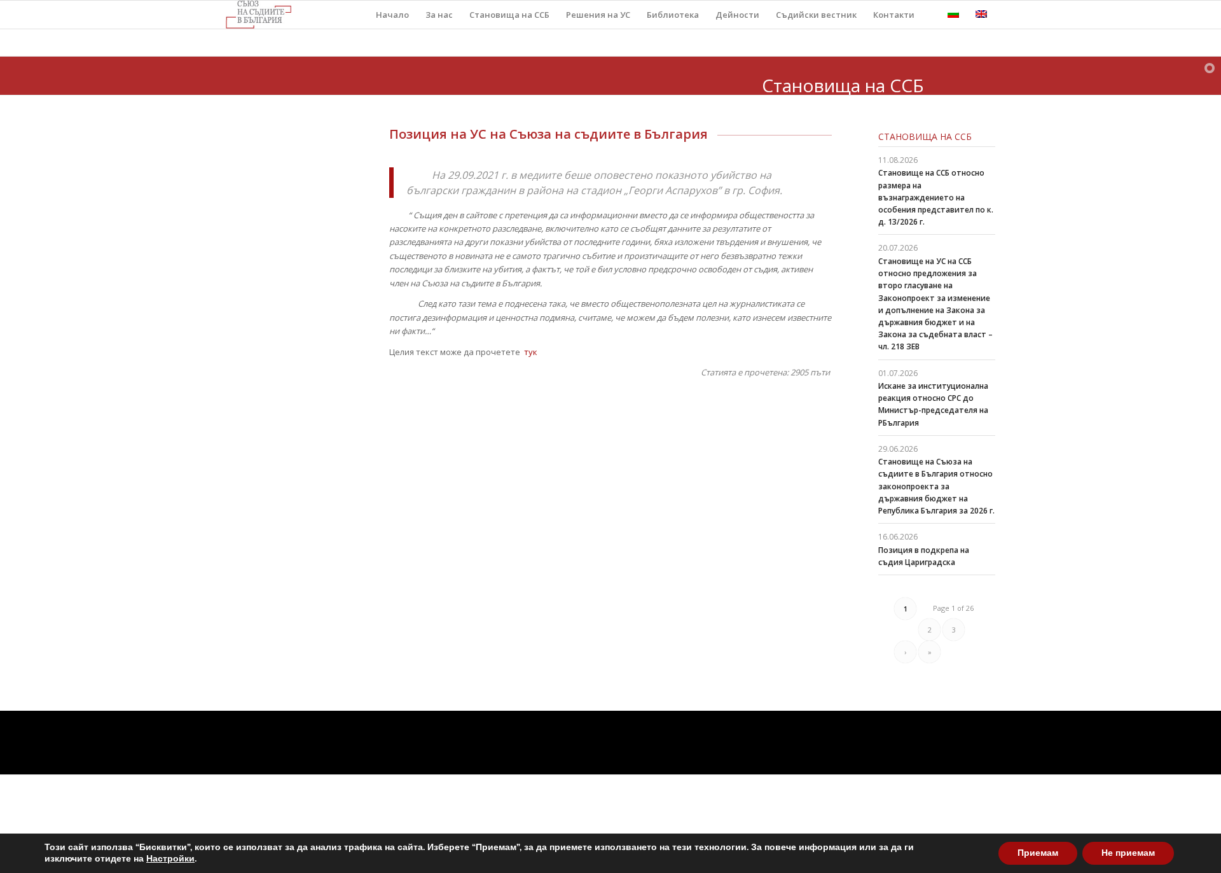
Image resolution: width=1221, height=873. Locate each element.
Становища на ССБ (925, 136)
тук (529, 352)
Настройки (170, 859)
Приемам (1038, 853)
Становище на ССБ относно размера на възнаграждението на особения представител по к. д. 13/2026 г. (935, 197)
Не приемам (1128, 853)
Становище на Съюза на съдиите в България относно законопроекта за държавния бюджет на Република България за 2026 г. (936, 486)
